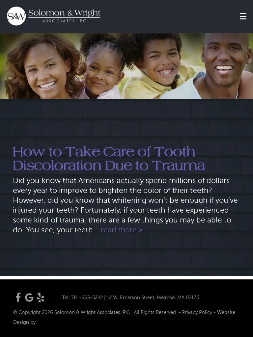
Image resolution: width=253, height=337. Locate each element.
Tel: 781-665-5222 (82, 297)
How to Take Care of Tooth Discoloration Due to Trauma (109, 158)
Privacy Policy (197, 312)
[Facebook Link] (18, 300)
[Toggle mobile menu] (243, 16)
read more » (122, 230)
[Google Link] (29, 300)
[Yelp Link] (40, 300)
